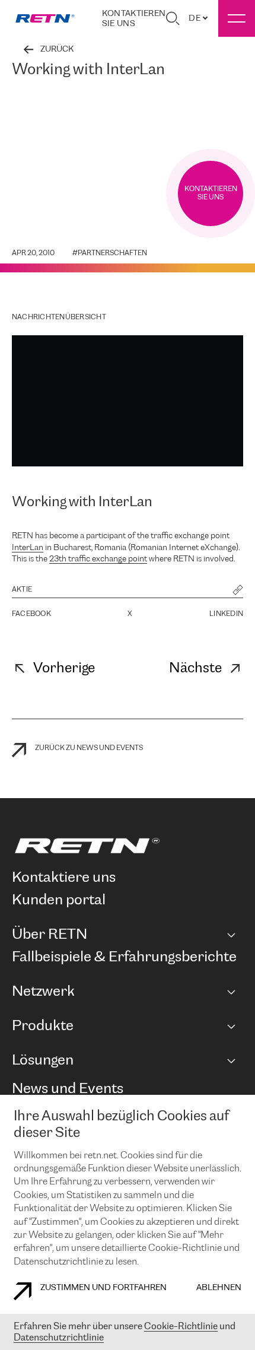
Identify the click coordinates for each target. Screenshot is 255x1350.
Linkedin (226, 614)
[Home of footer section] (125, 845)
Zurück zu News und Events (89, 748)
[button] (237, 591)
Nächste (195, 668)
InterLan (27, 548)
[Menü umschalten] (236, 18)
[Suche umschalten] (172, 18)
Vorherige (64, 668)
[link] (45, 18)
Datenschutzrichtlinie (59, 1337)
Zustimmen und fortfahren (103, 1288)
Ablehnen (218, 1288)
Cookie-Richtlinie (181, 1326)
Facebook (31, 614)
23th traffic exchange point (98, 559)
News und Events (67, 1089)
